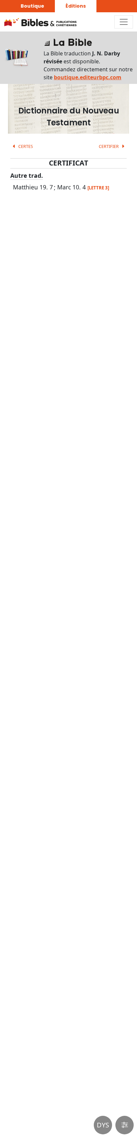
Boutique (32, 6)
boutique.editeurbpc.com (87, 77)
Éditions (76, 6)
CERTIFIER (109, 146)
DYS (103, 1124)
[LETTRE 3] (98, 188)
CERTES (25, 146)
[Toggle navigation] (123, 22)
